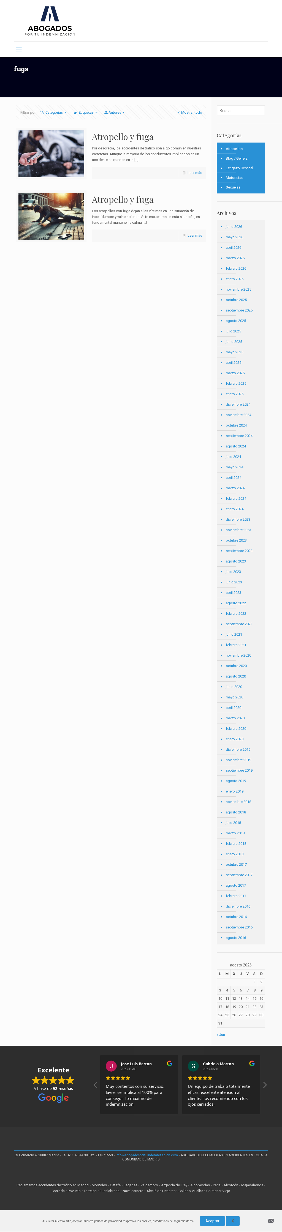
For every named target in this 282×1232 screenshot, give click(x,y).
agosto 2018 (236, 812)
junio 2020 (234, 687)
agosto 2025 (236, 321)
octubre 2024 (236, 425)
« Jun (221, 1034)
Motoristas (234, 178)
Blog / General (237, 158)
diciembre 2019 (238, 749)
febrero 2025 (236, 383)
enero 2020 (234, 739)
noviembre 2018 (238, 802)
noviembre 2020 (238, 655)
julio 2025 (233, 331)
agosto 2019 (236, 781)
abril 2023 (233, 593)
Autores (115, 112)
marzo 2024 (235, 488)
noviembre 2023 (238, 530)
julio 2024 (233, 457)
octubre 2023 (236, 540)
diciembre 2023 (238, 519)
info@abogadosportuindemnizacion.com (147, 1155)
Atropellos (234, 149)
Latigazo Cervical (239, 168)
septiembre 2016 (239, 927)
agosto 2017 (236, 885)
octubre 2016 (236, 917)
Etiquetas (86, 112)
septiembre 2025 (239, 310)
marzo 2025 (235, 373)
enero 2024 (234, 509)
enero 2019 (234, 791)
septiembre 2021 (239, 624)
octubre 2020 (236, 666)
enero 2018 (234, 854)
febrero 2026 (236, 268)
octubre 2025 (236, 300)
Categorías (54, 112)
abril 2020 (233, 708)
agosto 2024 (236, 446)
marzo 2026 (235, 258)
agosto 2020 (236, 676)
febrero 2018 (236, 844)
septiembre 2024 (239, 436)
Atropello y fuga (123, 136)
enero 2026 (234, 279)
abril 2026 (233, 247)
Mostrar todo (191, 112)
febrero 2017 (236, 896)
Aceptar (212, 1221)
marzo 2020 (235, 718)
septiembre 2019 (239, 770)
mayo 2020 (234, 697)
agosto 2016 (236, 938)
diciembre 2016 (238, 906)
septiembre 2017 (239, 875)
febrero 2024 (236, 498)
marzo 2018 (235, 833)
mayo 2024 (234, 467)
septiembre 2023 (239, 551)
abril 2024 (233, 478)
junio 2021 (234, 634)
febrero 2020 (236, 728)
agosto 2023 (236, 561)
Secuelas (233, 187)
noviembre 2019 (238, 760)
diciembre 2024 (238, 404)
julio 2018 (233, 823)
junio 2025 (234, 342)
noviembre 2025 (238, 289)
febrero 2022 (236, 613)
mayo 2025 (234, 352)
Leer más (195, 173)
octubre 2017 (236, 864)
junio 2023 (234, 582)
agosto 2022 (236, 603)
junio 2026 (234, 227)
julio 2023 (233, 572)
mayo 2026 (234, 237)
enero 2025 (234, 394)
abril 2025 (233, 362)
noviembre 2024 (238, 415)
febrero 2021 (236, 645)
